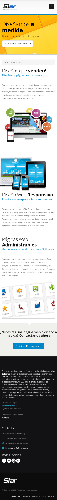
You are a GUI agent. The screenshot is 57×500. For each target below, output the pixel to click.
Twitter (9, 461)
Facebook (4, 461)
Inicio (6, 62)
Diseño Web (15, 496)
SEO (42, 496)
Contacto (50, 496)
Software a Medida (30, 496)
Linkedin (13, 461)
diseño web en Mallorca (32, 371)
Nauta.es (5, 418)
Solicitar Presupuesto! (17, 43)
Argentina (22, 389)
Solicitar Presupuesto (28, 346)
